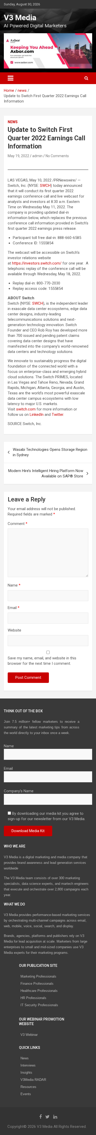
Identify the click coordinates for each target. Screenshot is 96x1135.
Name (14, 585)
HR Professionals (33, 998)
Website (14, 630)
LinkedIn (37, 414)
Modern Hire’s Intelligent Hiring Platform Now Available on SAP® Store (45, 473)
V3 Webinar (29, 1035)
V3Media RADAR (33, 1080)
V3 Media (20, 17)
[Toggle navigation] (10, 78)
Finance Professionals (37, 983)
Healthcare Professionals (39, 991)
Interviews (28, 1065)
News (24, 1058)
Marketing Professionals (38, 976)
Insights (26, 1072)
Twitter (57, 414)
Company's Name (19, 791)
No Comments (57, 156)
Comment (17, 523)
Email (13, 607)
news (13, 122)
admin (37, 156)
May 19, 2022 (18, 156)
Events (25, 1094)
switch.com (26, 409)
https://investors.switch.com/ (36, 263)
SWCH (45, 185)
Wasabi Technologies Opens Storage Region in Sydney (50, 452)
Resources (28, 1087)
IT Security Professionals (39, 1005)
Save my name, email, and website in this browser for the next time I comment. (42, 661)
